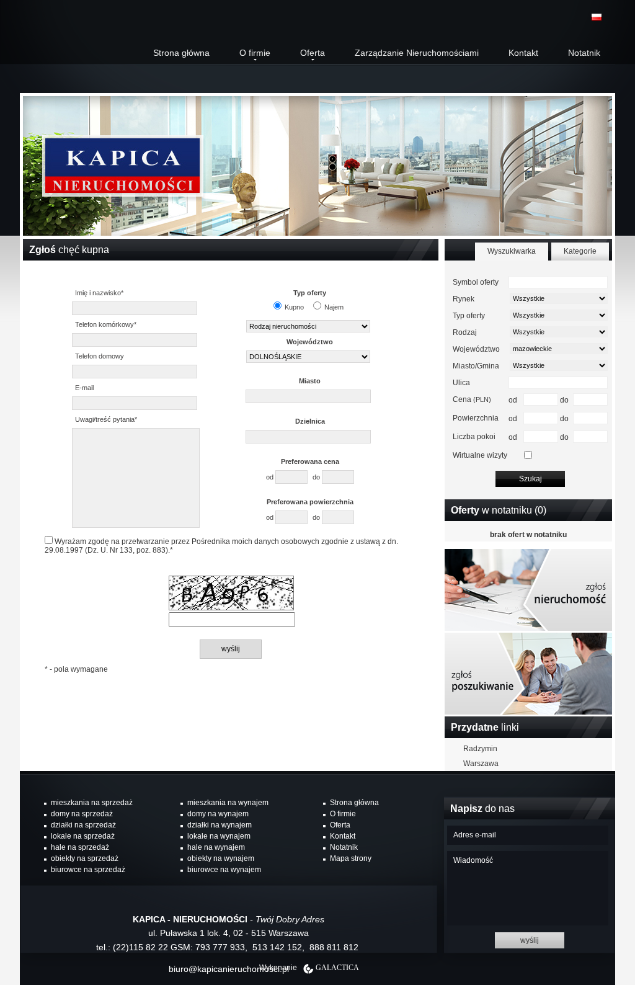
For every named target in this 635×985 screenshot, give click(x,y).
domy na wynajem (218, 813)
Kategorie (580, 251)
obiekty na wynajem (220, 858)
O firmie (254, 53)
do (317, 477)
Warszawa (481, 763)
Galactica (337, 967)
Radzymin (480, 748)
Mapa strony (350, 858)
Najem (334, 307)
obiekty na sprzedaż (84, 858)
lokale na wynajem (219, 836)
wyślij (529, 940)
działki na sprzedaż (83, 825)
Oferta (312, 53)
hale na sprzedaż (80, 847)
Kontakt (523, 53)
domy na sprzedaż (82, 813)
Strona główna (181, 53)
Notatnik (584, 53)
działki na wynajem (219, 825)
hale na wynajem (216, 847)
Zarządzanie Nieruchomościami (417, 53)
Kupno (294, 307)
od (270, 477)
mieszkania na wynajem (228, 802)
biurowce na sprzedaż (88, 869)
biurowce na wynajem (224, 869)
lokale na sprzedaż (83, 836)
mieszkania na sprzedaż (92, 802)
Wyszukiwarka (511, 251)
